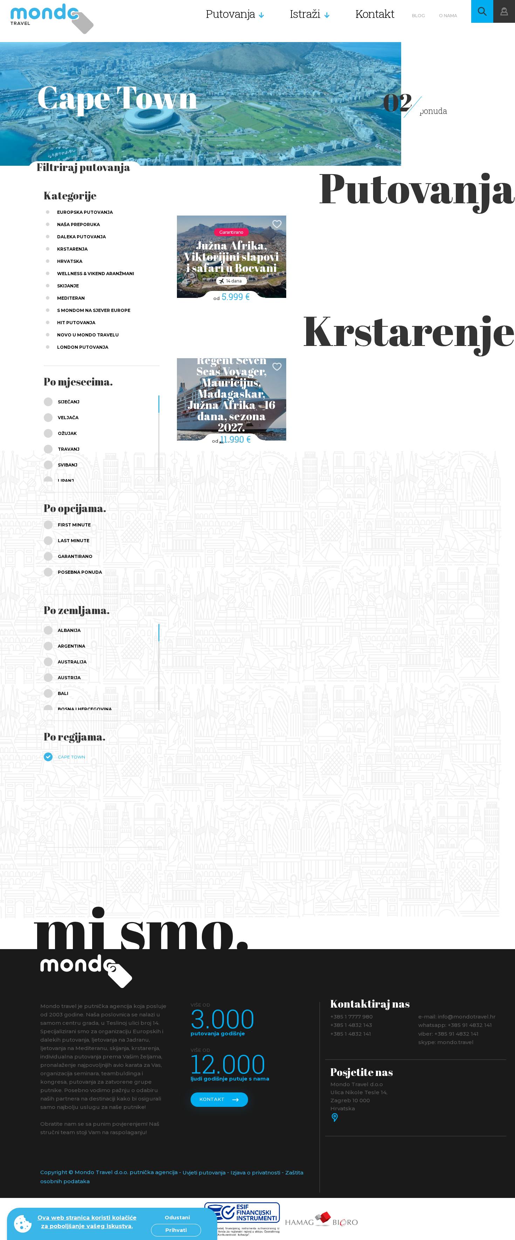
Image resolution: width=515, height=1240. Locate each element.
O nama (448, 15)
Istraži (305, 13)
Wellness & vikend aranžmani (95, 273)
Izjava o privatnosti (255, 1172)
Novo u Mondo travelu (88, 335)
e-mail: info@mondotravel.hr (457, 1016)
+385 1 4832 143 (351, 1025)
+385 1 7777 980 (351, 1016)
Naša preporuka (78, 224)
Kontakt (375, 13)
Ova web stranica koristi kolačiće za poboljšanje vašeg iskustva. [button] (87, 1221)
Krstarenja (72, 249)
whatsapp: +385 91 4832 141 (455, 1025)
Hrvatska (69, 261)
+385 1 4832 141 (350, 1033)
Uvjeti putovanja (204, 1172)
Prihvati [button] (176, 1230)
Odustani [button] (177, 1217)
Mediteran (71, 298)
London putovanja (82, 347)
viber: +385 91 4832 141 (448, 1033)
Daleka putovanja (81, 236)
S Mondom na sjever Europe (93, 310)
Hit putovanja (76, 322)
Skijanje (68, 285)
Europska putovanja (85, 212)
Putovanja (230, 13)
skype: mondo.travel (446, 1042)
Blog (418, 15)
